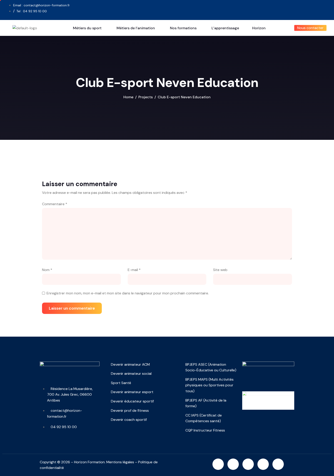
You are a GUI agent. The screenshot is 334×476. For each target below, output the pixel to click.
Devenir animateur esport (132, 392)
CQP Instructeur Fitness (205, 430)
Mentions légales (120, 462)
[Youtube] (271, 9)
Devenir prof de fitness (130, 410)
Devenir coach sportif (129, 419)
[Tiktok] (286, 9)
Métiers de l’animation (136, 28)
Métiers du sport (87, 28)
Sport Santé (121, 382)
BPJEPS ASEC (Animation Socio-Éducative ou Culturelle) (210, 367)
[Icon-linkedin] (255, 9)
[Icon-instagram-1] (223, 9)
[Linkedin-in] (233, 464)
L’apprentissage (225, 28)
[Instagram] (218, 464)
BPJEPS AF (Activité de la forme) (205, 403)
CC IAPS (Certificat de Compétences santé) (203, 418)
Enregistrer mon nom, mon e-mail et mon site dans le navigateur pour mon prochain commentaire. (128, 293)
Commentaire (54, 204)
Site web (220, 269)
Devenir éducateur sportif (132, 401)
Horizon (259, 28)
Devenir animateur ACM (130, 364)
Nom (47, 269)
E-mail (134, 269)
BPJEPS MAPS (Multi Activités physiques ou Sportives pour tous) (209, 385)
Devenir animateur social (131, 373)
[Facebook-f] (239, 9)
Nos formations (183, 28)
